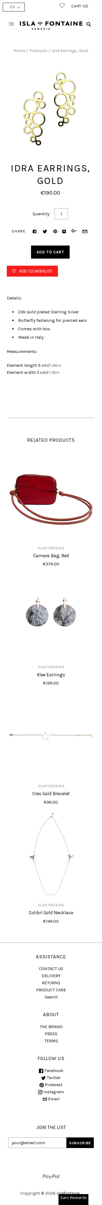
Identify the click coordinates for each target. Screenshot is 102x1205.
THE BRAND (51, 1026)
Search (51, 997)
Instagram (53, 1091)
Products (38, 50)
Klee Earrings (51, 674)
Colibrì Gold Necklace (51, 912)
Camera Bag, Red (51, 555)
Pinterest (53, 1084)
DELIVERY (51, 975)
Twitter (53, 1077)
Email (53, 1098)
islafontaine (51, 548)
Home (19, 50)
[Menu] (11, 24)
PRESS (51, 1033)
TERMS (51, 1040)
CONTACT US (51, 968)
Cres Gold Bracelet (51, 793)
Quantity (41, 213)
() (79, 6)
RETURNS (51, 982)
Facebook (53, 1070)
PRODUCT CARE (51, 989)
